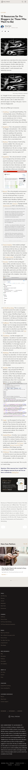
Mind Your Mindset (5, 632)
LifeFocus (3, 616)
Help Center (3, 699)
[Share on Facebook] (2, 31)
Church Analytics (7, 245)
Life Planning (4, 595)
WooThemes (20, 443)
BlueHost (5, 142)
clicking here (15, 472)
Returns (2, 696)
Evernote (5, 262)
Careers (2, 674)
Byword (5, 191)
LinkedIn (19, 711)
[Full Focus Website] (14, 716)
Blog (2, 653)
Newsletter (3, 656)
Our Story (3, 672)
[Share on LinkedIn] (8, 31)
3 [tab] (15, 580)
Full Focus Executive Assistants (8, 624)
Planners (3, 598)
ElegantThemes (7, 449)
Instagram (12, 711)
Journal (2, 600)
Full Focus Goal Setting (6, 621)
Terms (10, 765)
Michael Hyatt (8, 26)
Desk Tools (3, 605)
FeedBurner (6, 323)
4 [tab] (17, 580)
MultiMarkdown (7, 205)
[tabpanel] (14, 562)
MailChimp (6, 352)
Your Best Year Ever (5, 640)
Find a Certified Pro (5, 688)
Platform (3, 12)
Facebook (3, 711)
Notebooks (3, 603)
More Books (3, 645)
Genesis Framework (15, 445)
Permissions (20, 763)
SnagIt (4, 420)
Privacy (17, 765)
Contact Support (4, 701)
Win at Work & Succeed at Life (8, 635)
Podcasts (3, 658)
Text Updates (4, 663)
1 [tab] (11, 580)
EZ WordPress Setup (8, 308)
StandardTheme (7, 435)
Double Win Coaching (6, 685)
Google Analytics (9, 257)
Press (2, 677)
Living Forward (4, 642)
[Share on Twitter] (5, 31)
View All (25, 544)
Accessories (3, 608)
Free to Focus (4, 619)
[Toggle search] (22, 1)
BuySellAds (6, 156)
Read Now (4, 574)
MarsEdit (5, 367)
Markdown (15, 203)
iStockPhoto (6, 335)
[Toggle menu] (25, 1)
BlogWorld (6, 127)
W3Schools (6, 452)
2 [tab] (13, 580)
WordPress (6, 112)
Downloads (3, 661)
